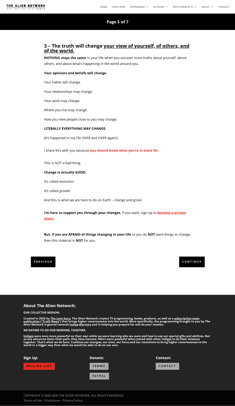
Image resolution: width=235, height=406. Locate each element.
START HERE (118, 7)
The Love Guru (60, 318)
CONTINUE (192, 261)
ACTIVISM (158, 7)
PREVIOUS (43, 261)
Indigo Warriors (80, 324)
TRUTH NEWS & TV (183, 7)
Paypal (99, 376)
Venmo (99, 366)
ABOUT (206, 7)
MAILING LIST (39, 366)
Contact (167, 366)
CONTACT (223, 7)
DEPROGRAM (137, 7)
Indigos (28, 336)
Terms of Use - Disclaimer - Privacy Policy (53, 400)
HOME (103, 7)
